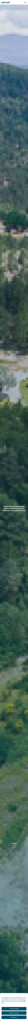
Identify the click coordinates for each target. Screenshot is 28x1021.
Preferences (14, 1017)
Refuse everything (14, 1013)
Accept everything (14, 1008)
